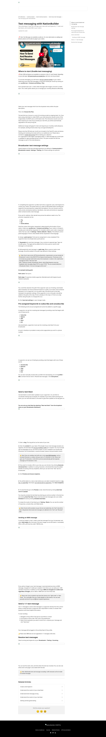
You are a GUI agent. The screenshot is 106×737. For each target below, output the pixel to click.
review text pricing (30, 135)
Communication (31, 17)
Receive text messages (76, 42)
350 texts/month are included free (36, 76)
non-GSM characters (51, 455)
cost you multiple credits (40, 447)
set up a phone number (46, 79)
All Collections (21, 17)
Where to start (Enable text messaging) (77, 23)
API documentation (66, 730)
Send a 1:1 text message (77, 39)
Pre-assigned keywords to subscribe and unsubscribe (78, 31)
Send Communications (41, 17)
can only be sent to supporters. (43, 483)
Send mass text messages (55, 17)
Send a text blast (75, 34)
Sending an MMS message (78, 37)
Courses (48, 730)
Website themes (56, 730)
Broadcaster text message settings (77, 27)
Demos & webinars (39, 730)
